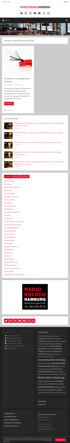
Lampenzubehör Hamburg (48, 366)
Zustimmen (60, 440)
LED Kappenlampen (10, 228)
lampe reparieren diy (45, 369)
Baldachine (8, 181)
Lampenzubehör (58, 363)
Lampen (7, 218)
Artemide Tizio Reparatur (53, 336)
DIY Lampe (55, 338)
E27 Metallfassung (57, 343)
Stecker (6, 256)
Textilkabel (9, 110)
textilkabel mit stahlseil (43, 389)
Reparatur (7, 240)
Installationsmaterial (11, 212)
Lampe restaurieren (56, 369)
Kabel (6, 215)
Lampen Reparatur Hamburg (45, 363)
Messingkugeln (9, 237)
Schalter (7, 243)
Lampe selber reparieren (58, 371)
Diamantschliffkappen (11, 187)
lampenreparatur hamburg (51, 359)
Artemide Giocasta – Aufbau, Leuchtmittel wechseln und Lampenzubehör (38, 133)
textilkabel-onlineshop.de (12, 423)
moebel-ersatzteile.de (11, 426)
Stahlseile (7, 253)
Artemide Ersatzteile (43, 336)
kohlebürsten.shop (10, 416)
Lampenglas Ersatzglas (12, 225)
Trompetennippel (10, 262)
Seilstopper (8, 250)
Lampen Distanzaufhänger (13, 221)
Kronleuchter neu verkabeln (44, 346)
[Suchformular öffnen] (66, 20)
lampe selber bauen (45, 371)
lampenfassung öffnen (48, 356)
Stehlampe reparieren (44, 381)
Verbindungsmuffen (11, 268)
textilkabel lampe (46, 387)
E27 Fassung (8, 193)
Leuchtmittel (8, 234)
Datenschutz (42, 401)
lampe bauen (42, 349)
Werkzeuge (8, 271)
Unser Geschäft (9, 265)
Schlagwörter (25, 176)
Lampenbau (50, 348)
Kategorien (8, 176)
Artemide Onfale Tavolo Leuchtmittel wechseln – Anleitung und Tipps (37, 142)
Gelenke (7, 203)
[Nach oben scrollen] (67, 440)
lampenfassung (49, 354)
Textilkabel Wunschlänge (55, 390)
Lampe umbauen (42, 374)
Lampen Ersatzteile (49, 351)
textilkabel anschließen (43, 384)
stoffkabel (53, 381)
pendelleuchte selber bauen (60, 374)
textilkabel (59, 381)
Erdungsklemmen (10, 197)
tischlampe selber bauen (60, 392)
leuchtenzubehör (49, 374)
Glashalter (7, 209)
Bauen (6, 184)
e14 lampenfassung (50, 341)
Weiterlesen (9, 103)
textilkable (40, 392)
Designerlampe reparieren (45, 338)
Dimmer (7, 190)
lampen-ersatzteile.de (11, 420)
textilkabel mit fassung (59, 387)
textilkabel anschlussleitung (56, 384)
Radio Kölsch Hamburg (51, 377)
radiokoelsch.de (9, 413)
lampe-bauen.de (56, 346)
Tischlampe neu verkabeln (48, 392)
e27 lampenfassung (48, 343)
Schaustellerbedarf (10, 246)
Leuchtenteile (8, 231)
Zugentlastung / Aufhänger (13, 274)
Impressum (42, 404)
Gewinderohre (9, 206)
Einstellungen (47, 439)
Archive (16, 176)
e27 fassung (57, 341)
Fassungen (7, 200)
